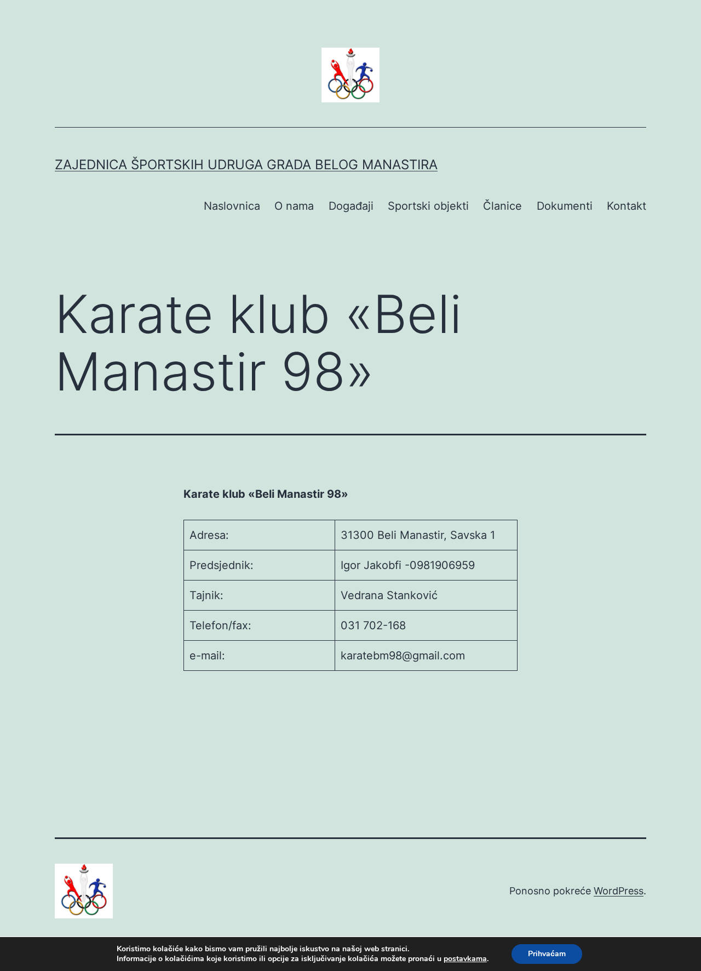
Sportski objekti (428, 205)
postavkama (465, 959)
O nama (294, 205)
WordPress (618, 891)
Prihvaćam (547, 954)
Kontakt (626, 205)
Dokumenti (565, 205)
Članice (502, 205)
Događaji (351, 205)
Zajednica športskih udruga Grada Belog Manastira (246, 165)
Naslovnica (232, 205)
